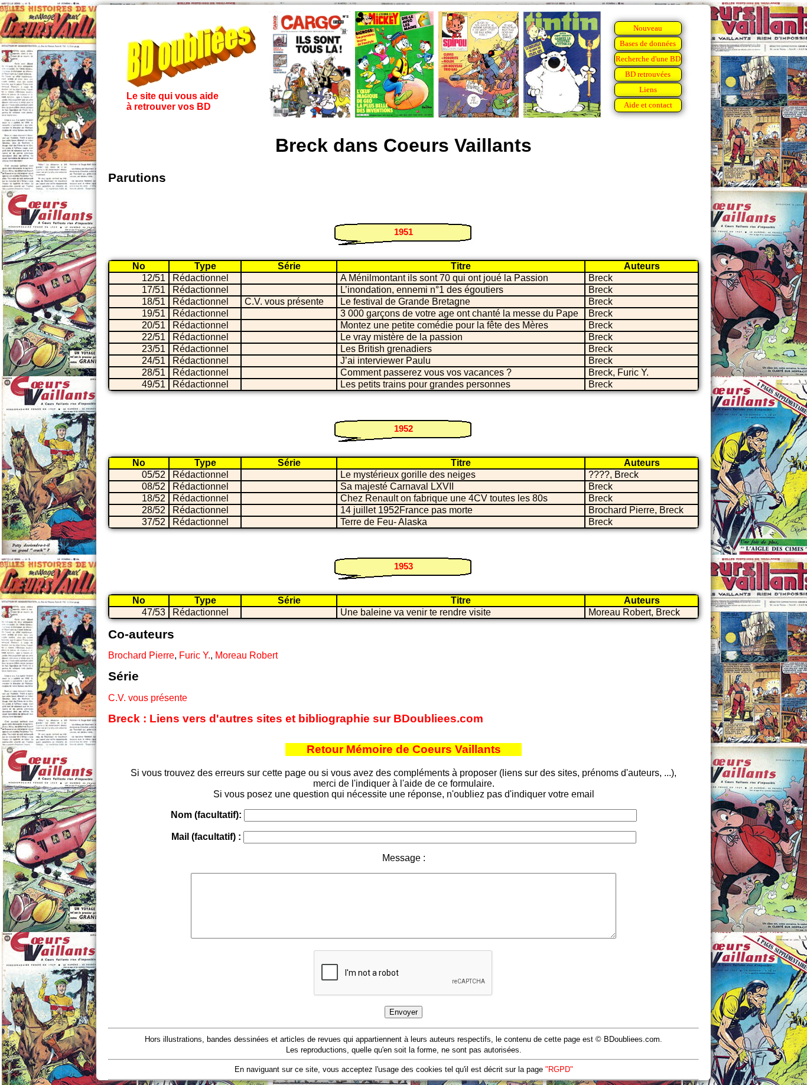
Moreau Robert (246, 655)
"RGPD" (559, 1069)
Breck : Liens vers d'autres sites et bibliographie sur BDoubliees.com (295, 718)
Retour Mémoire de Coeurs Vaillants (404, 749)
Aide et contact (648, 104)
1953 (403, 566)
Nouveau (647, 28)
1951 (403, 232)
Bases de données (648, 43)
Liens (648, 89)
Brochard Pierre (141, 655)
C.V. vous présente (147, 698)
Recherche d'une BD (648, 58)
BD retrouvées (648, 74)
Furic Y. (194, 655)
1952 (403, 428)
